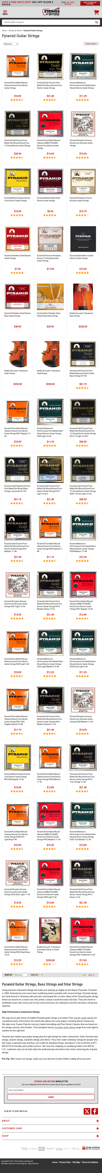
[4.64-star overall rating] (17, 503)
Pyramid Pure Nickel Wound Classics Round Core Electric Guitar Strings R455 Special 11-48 (50, 548)
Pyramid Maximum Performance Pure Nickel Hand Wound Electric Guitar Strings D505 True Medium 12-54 (82, 836)
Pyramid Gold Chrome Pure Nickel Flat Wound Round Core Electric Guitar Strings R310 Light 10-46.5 (49, 490)
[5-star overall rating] (83, 100)
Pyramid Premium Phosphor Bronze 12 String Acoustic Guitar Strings (49, 258)
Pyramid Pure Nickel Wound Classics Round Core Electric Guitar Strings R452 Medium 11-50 (49, 778)
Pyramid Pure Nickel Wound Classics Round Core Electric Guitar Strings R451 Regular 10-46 (17, 432)
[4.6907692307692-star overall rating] (50, 158)
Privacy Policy (65, 1162)
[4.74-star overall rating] (83, 388)
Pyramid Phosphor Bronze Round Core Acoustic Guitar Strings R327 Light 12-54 (15, 604)
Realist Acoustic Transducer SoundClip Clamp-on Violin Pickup (48, 949)
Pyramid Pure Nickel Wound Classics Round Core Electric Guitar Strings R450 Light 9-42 (16, 661)
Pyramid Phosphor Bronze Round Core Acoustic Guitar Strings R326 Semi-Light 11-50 (17, 892)
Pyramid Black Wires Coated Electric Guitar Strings (81, 257)
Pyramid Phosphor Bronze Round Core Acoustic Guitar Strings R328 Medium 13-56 (81, 719)
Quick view (17, 53)
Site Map (76, 1162)
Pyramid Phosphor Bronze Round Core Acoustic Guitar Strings (81, 143)
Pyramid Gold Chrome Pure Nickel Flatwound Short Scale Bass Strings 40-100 (82, 373)
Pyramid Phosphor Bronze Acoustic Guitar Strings (81, 199)
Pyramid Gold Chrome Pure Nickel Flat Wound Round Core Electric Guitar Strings (49, 85)
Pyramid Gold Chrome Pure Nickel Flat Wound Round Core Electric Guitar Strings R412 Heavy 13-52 (82, 893)
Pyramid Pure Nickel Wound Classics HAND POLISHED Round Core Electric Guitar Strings (48, 144)
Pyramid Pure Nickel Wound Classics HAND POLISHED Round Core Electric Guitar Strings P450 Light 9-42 (48, 893)
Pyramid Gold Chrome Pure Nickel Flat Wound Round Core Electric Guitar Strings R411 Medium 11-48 (16, 548)
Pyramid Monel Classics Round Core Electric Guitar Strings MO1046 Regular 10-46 (17, 776)
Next (90, 975)
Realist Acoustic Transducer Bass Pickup (81, 314)
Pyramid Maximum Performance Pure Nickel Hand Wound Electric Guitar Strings (82, 85)
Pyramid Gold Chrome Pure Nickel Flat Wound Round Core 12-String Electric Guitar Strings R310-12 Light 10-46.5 (83, 432)
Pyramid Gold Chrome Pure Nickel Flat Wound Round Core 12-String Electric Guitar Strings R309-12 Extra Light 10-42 (83, 490)
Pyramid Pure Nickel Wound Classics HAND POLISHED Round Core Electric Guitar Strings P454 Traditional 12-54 (82, 951)
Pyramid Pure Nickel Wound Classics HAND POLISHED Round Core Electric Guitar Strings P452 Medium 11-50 (48, 836)
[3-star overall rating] (50, 964)
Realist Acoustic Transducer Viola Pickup (48, 372)
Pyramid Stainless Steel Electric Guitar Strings (17, 257)
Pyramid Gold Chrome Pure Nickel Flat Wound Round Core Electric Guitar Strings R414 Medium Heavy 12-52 (49, 605)
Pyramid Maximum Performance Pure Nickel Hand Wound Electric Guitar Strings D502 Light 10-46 (50, 432)
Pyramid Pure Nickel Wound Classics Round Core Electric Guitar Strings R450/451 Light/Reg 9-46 (16, 836)
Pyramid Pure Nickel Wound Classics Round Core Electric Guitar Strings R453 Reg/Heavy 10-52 (17, 951)
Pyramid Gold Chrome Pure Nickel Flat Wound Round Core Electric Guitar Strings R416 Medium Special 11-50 (49, 720)
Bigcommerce (33, 1164)
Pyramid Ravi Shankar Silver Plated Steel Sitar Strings (49, 314)
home (54, 1162)
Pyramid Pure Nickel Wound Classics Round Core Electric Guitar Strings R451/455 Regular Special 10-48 (16, 720)
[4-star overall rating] (83, 215)
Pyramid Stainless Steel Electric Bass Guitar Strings (17, 314)
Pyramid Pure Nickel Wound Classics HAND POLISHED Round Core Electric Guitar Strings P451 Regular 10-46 (81, 605)
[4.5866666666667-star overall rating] (17, 158)
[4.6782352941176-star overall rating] (17, 100)
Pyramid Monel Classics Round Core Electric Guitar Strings (17, 199)
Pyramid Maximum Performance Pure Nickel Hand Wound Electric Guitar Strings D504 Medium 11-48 (82, 548)
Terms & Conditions (90, 1162)
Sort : (9, 975)
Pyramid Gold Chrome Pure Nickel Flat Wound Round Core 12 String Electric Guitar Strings (17, 143)
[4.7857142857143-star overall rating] (83, 158)
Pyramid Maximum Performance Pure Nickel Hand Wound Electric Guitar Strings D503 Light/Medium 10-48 (50, 663)
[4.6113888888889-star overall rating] (50, 100)
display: (35, 975)
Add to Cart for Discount (90, 3)
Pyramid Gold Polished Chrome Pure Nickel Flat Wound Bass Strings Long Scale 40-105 (17, 488)
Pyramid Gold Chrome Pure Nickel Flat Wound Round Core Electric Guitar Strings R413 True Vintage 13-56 (82, 778)
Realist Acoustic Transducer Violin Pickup (16, 372)
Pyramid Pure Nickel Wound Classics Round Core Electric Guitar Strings (16, 85)
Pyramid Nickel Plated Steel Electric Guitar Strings (48, 199)
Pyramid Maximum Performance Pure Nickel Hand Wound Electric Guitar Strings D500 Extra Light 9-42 (82, 663)
